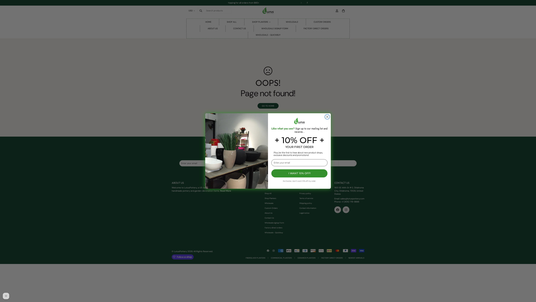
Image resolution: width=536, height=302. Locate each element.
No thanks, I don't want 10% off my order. (299, 181)
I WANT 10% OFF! (299, 173)
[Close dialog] (327, 116)
